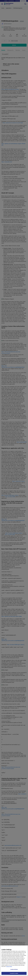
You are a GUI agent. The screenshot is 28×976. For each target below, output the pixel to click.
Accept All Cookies (14, 973)
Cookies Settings (14, 969)
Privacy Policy (9, 966)
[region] (14, 960)
